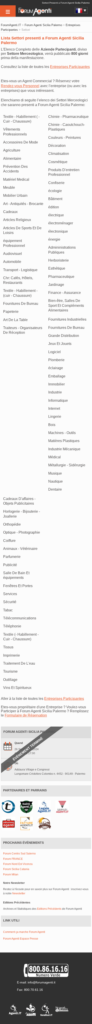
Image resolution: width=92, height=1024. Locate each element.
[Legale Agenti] (45, 806)
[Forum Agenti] (34, 14)
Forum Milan (10, 874)
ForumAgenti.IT (11, 25)
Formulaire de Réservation (26, 715)
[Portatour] (9, 806)
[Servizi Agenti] (63, 806)
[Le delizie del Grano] (45, 823)
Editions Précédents (49, 908)
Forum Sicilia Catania (16, 869)
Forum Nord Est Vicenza (18, 864)
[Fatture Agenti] (27, 823)
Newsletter (18, 893)
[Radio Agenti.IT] (27, 806)
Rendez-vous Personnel (20, 86)
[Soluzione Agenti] (9, 823)
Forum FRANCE (13, 859)
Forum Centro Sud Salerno (19, 853)
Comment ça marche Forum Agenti (24, 932)
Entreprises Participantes (70, 67)
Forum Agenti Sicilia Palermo (43, 25)
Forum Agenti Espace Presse (20, 938)
